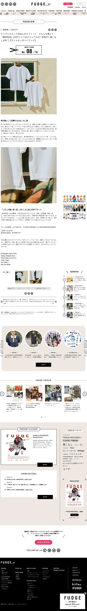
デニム (76, 445)
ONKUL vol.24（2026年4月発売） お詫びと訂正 (20, 490)
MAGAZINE (66, 11)
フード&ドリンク (31, 587)
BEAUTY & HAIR (31, 11)
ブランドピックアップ (44, 13)
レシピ (44, 575)
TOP (2, 312)
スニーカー (76, 459)
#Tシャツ (15, 288)
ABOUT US (3, 604)
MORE (45, 465)
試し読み (74, 515)
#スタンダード (23, 288)
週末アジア (29, 591)
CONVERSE (65, 454)
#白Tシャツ (46, 288)
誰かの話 (29, 599)
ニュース (14, 13)
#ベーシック (31, 288)
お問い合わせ (11, 604)
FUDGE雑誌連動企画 (68, 457)
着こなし (68, 444)
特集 (1, 13)
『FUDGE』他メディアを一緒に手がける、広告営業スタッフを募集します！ (27, 485)
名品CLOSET (7, 13)
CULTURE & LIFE (42, 11)
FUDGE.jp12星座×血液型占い (72, 437)
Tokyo (72, 448)
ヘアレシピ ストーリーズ (33, 575)
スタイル (65, 448)
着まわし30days (78, 457)
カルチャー (29, 583)
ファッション (46, 571)
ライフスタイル (30, 585)
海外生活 (45, 579)
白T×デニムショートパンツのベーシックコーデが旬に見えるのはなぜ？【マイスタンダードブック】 (41, 301)
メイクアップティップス (32, 577)
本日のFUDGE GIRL (23, 13)
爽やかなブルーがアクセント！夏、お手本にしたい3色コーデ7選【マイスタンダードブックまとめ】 (15, 301)
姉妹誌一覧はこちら (74, 517)
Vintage (80, 450)
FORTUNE (59, 11)
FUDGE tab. (11, 11)
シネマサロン (30, 595)
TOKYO (17, 575)
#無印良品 (39, 288)
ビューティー (46, 573)
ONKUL (71, 459)
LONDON (18, 579)
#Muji (9, 288)
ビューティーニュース (32, 573)
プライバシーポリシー (22, 604)
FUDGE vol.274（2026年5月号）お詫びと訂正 (19, 479)
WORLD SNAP (20, 11)
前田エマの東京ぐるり (32, 597)
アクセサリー (84, 13)
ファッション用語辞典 (56, 13)
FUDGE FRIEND (33, 13)
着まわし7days (75, 13)
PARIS (17, 577)
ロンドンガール (69, 451)
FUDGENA (51, 11)
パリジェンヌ (75, 454)
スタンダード (66, 13)
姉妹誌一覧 (74, 570)
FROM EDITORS (76, 572)
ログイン (81, 4)
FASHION (3, 11)
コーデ (66, 469)
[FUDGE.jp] (41, 4)
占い (81, 445)
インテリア (66, 435)
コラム (28, 589)
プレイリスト (30, 593)
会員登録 (68, 4)
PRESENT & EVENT (77, 11)
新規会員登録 (43, 542)
